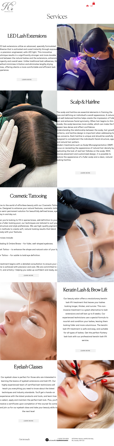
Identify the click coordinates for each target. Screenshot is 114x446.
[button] (93, 3)
